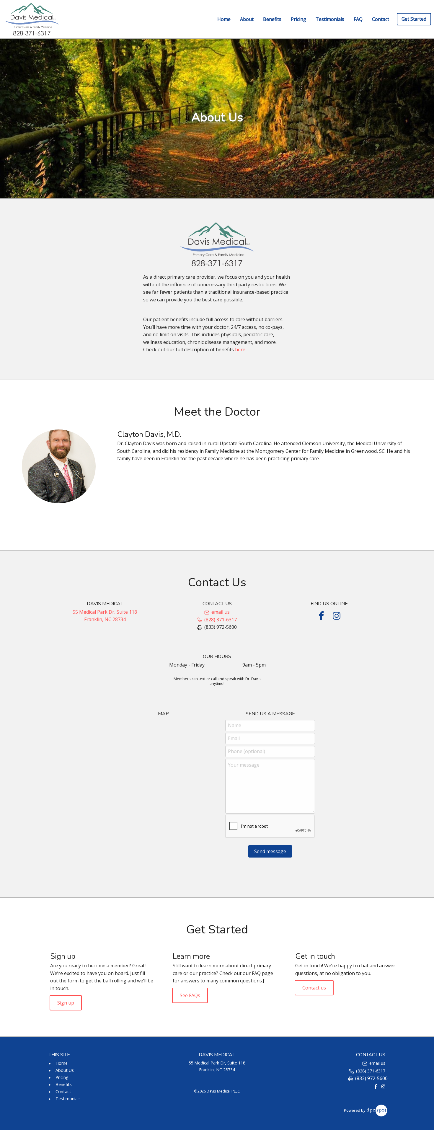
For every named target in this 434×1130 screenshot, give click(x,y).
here (240, 349)
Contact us (314, 987)
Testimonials (330, 19)
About (247, 19)
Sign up (65, 1003)
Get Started (414, 19)
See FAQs (190, 995)
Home (224, 19)
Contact (380, 19)
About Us (65, 1070)
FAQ (358, 19)
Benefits (272, 19)
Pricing (298, 19)
